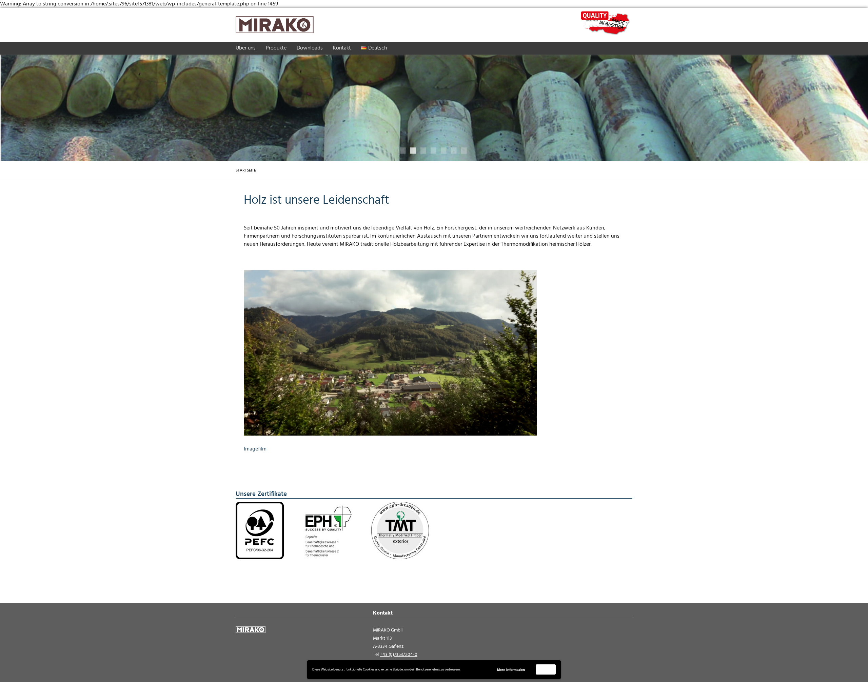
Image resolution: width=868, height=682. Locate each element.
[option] (434, 104)
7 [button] (464, 150)
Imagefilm (255, 449)
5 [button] (444, 150)
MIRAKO (275, 24)
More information (511, 669)
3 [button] (423, 150)
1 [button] (403, 150)
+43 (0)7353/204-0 (398, 655)
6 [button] (454, 150)
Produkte (276, 48)
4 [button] (434, 150)
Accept (546, 669)
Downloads (310, 48)
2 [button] (413, 150)
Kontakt (342, 48)
